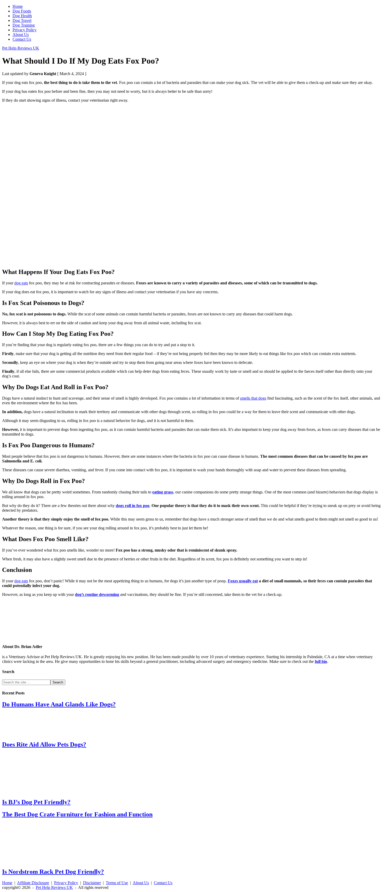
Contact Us (163, 883)
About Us (141, 883)
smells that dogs (253, 398)
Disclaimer (92, 883)
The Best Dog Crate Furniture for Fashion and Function (77, 814)
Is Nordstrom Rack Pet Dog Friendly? (53, 871)
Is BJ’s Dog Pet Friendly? (36, 802)
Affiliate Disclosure (33, 883)
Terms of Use (117, 883)
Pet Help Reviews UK (20, 48)
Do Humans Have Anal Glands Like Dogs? (59, 704)
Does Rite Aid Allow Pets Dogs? (44, 744)
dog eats (21, 283)
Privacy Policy (66, 883)
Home (7, 883)
